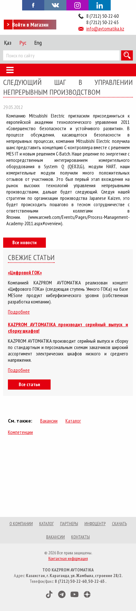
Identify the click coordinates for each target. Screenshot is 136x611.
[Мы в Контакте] (55, 5)
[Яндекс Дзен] (87, 594)
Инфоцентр (95, 523)
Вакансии (49, 420)
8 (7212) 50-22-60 (102, 16)
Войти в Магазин (30, 24)
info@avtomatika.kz (105, 28)
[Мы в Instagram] (77, 5)
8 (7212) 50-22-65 (102, 22)
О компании (21, 523)
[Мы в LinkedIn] (100, 5)
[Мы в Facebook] (33, 5)
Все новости (24, 242)
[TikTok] (49, 594)
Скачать (119, 523)
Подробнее (19, 312)
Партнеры (69, 523)
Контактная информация (68, 558)
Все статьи (29, 384)
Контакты (80, 537)
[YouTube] (74, 594)
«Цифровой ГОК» (25, 272)
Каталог (73, 420)
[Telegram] (62, 594)
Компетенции (20, 432)
